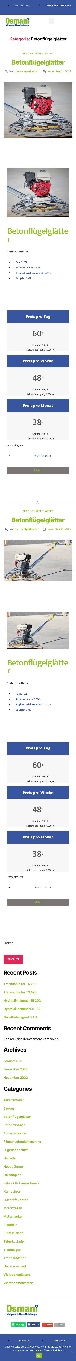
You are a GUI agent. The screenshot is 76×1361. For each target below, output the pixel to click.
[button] (51, 21)
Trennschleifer (15, 1258)
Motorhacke (13, 1216)
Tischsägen (12, 1250)
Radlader (10, 1225)
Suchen (8, 943)
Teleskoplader (14, 1241)
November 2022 (16, 1077)
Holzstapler (12, 1175)
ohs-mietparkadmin (27, 71)
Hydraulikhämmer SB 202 (22, 1000)
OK (39, 1355)
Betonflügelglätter (37, 53)
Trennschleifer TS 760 (20, 984)
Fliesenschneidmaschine (22, 1141)
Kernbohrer (12, 1191)
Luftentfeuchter (16, 1200)
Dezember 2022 (16, 1069)
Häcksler (10, 1158)
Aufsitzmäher (14, 1100)
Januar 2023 (13, 1061)
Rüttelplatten (13, 1233)
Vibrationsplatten (17, 1274)
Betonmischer (14, 1125)
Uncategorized (15, 1266)
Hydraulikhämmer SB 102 (22, 1009)
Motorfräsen (13, 1208)
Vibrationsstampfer (18, 1283)
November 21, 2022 (59, 71)
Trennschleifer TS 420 (20, 992)
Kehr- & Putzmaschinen (21, 1183)
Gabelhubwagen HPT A (20, 1017)
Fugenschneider (16, 1150)
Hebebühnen (13, 1166)
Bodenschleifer (15, 1133)
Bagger (9, 1108)
